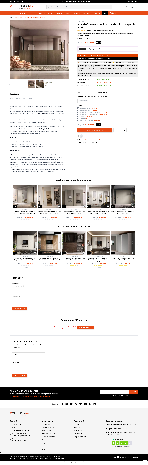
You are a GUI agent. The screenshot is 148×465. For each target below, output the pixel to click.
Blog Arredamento (80, 437)
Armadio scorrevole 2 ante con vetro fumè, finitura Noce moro (74, 259)
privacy (46, 458)
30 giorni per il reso (85, 62)
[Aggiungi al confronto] (81, 136)
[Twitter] (80, 404)
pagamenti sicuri (120, 62)
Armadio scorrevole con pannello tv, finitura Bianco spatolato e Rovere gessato (98, 259)
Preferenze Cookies (48, 434)
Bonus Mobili (78, 434)
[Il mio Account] (127, 7)
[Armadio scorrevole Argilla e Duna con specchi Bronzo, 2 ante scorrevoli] (49, 196)
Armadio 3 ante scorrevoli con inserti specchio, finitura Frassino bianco (98, 212)
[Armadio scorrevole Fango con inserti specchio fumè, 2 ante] (74, 196)
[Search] (49, 7)
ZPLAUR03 (123, 210)
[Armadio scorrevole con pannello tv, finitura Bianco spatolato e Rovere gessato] (98, 243)
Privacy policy (46, 431)
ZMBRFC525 (123, 256)
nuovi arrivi (115, 434)
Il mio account (79, 431)
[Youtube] (71, 404)
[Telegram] (90, 404)
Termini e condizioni (48, 437)
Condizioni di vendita (48, 428)
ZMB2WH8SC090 (74, 256)
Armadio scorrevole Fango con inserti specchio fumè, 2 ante (74, 212)
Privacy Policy (125, 395)
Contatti (44, 440)
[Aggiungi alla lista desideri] (78, 136)
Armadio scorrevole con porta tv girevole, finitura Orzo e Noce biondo (49, 259)
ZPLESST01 (25, 210)
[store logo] (22, 7)
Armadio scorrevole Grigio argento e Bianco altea (123, 259)
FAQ (43, 443)
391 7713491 (106, 59)
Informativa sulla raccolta (74, 463)
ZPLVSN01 (98, 210)
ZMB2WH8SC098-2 (25, 256)
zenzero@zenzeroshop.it (20, 431)
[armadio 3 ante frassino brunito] (32, 84)
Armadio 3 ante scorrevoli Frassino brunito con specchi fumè (30, 17)
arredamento (122, 429)
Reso (43, 449)
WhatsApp (16, 428)
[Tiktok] (76, 404)
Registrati (77, 428)
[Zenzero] (74, 414)
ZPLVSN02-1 (49, 210)
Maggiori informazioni (83, 38)
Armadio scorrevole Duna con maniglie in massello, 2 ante (123, 212)
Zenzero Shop (46, 424)
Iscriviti (133, 392)
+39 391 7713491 (83, 142)
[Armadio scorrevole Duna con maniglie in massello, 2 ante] (123, 196)
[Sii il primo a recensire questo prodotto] (25, 219)
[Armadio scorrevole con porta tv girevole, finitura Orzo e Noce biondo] (49, 243)
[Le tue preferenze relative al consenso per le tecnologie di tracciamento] (145, 462)
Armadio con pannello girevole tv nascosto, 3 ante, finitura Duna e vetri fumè (25, 213)
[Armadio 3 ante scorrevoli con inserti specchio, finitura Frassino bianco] (98, 196)
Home (11, 17)
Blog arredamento (133, 1)
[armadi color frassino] (40, 84)
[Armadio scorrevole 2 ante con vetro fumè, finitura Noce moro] (74, 243)
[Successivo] (71, 84)
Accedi (76, 424)
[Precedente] (10, 84)
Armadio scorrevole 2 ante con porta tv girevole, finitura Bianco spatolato (25, 259)
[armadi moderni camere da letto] (48, 84)
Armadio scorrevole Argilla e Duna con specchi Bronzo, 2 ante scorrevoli (49, 212)
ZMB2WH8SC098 (98, 256)
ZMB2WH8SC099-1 (49, 256)
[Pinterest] (85, 404)
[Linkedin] (94, 404)
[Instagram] (66, 404)
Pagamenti (45, 446)
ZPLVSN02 (74, 210)
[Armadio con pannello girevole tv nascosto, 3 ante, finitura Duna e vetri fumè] (25, 196)
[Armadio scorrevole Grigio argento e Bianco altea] (123, 243)
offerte (121, 424)
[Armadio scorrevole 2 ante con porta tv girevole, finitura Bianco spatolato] (25, 243)
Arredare (3, 453)
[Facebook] (62, 404)
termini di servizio (54, 458)
